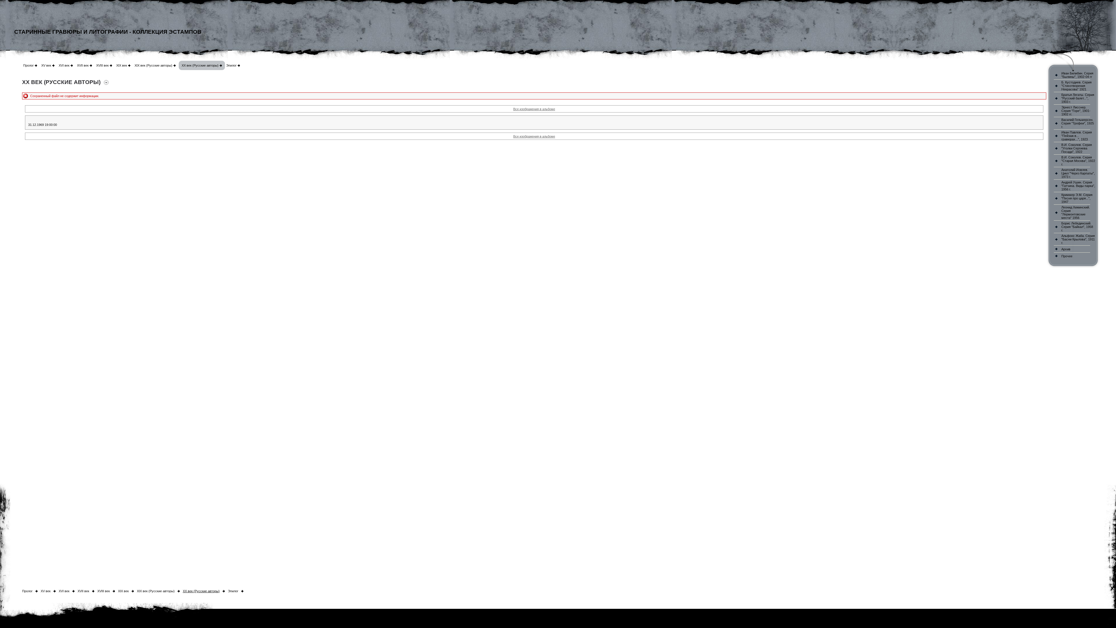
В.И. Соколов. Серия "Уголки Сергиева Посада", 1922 (1076, 148)
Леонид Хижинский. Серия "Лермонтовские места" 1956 (1075, 213)
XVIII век (102, 65)
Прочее (1066, 256)
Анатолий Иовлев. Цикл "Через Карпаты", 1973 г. (1078, 173)
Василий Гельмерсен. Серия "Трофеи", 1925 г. (1077, 123)
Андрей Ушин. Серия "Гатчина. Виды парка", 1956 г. (1078, 186)
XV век (46, 65)
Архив (1065, 249)
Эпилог (231, 65)
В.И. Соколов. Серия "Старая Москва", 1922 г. (1078, 161)
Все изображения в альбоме (534, 109)
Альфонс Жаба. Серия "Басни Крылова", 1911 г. (1078, 239)
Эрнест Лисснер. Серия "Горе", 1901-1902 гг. (1075, 111)
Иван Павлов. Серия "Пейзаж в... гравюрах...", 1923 (1076, 136)
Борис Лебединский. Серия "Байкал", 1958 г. (1077, 227)
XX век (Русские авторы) (200, 65)
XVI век (64, 65)
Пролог (28, 65)
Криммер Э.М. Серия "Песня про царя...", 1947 (1076, 198)
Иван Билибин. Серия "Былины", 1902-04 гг (1077, 75)
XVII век (83, 65)
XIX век (121, 65)
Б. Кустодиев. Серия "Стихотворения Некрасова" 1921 (1076, 86)
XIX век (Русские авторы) (153, 65)
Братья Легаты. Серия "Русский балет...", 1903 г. (1077, 98)
